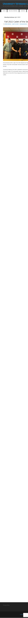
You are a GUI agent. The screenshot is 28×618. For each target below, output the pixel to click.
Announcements (23, 24)
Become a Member (13, 10)
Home (4, 10)
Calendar (23, 10)
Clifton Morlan (8, 24)
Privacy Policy (6, 605)
